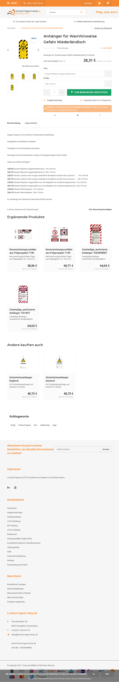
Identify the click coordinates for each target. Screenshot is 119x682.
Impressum (12, 508)
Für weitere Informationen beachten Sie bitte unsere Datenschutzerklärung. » (60, 679)
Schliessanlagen (14, 517)
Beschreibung (13, 123)
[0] (108, 3)
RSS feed (42, 665)
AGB (9, 552)
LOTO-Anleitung (13, 521)
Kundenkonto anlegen (16, 584)
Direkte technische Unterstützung (90, 21)
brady (13, 425)
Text (45, 68)
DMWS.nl (34, 665)
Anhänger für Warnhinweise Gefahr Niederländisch (42, 28)
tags (54, 425)
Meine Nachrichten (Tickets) (19, 593)
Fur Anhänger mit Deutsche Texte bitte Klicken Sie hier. (29, 199)
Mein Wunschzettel (15, 597)
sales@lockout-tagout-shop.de (24, 635)
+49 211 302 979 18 (35, 3)
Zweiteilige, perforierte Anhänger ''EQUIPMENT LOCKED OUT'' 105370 (95, 251)
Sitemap (10, 560)
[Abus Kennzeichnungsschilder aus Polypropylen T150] (59, 234)
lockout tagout (24, 425)
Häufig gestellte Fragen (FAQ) (19, 539)
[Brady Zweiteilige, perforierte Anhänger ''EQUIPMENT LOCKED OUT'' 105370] (96, 234)
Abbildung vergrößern (32, 66)
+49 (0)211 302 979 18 (20, 630)
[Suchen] (81, 12)
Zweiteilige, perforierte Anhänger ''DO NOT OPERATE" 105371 (22, 311)
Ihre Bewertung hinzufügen (100, 210)
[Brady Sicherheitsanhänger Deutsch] (59, 362)
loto (35, 425)
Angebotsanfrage (54, 100)
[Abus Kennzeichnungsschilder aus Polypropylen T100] (23, 234)
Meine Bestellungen (15, 589)
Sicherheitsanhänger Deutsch (57, 379)
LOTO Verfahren (13, 530)
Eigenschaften (31, 123)
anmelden (88, 3)
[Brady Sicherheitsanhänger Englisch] (23, 362)
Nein (107, 674)
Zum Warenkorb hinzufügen (91, 92)
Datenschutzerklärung (16, 556)
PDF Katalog (12, 525)
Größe (46, 78)
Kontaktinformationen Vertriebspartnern (23, 543)
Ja (94, 674)
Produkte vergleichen (16, 602)
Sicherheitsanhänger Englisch (20, 379)
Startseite (11, 28)
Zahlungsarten (13, 547)
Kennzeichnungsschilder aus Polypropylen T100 (22, 251)
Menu (13, 3)
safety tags (45, 425)
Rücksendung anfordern (17, 565)
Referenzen (12, 534)
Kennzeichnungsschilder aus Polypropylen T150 (59, 251)
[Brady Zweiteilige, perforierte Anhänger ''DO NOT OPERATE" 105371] (23, 294)
